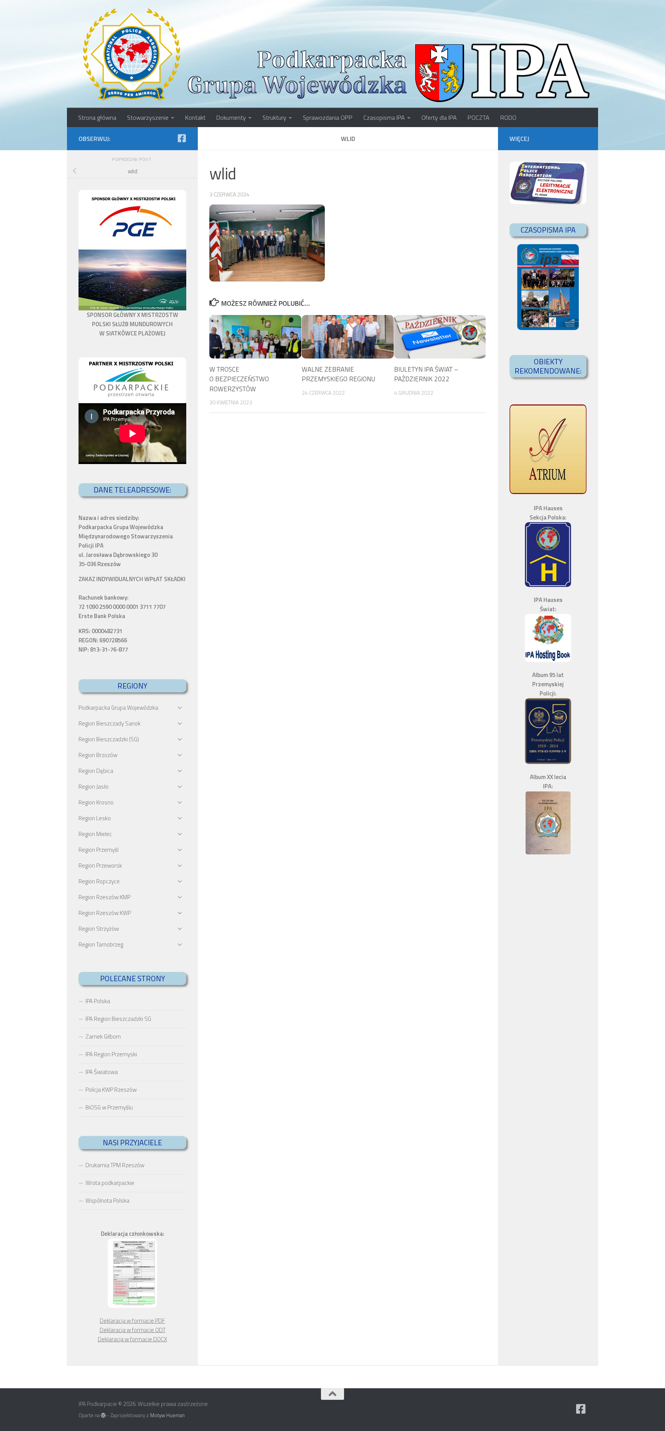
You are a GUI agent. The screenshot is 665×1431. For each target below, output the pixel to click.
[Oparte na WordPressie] (103, 1415)
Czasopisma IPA (384, 117)
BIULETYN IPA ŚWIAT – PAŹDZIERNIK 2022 (426, 374)
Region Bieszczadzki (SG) (109, 739)
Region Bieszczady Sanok (109, 723)
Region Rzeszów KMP (104, 897)
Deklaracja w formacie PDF (132, 1320)
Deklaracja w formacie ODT (132, 1329)
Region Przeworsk (100, 865)
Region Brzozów (98, 755)
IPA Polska (97, 1001)
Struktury (274, 117)
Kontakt (195, 117)
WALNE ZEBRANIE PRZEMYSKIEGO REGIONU (338, 374)
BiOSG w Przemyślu (109, 1107)
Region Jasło (94, 786)
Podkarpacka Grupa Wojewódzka (118, 707)
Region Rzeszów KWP (105, 912)
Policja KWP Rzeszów (111, 1089)
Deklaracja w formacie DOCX (132, 1339)
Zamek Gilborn (103, 1036)
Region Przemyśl (99, 849)
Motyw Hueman (167, 1415)
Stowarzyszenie (148, 117)
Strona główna (97, 117)
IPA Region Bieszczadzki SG (118, 1018)
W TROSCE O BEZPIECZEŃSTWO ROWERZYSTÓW (239, 379)
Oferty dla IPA (439, 117)
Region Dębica (96, 770)
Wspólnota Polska (107, 1200)
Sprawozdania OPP (328, 117)
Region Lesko (95, 818)
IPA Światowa (101, 1071)
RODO (508, 117)
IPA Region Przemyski (111, 1054)
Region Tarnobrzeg (101, 944)
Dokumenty (231, 117)
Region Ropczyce (99, 881)
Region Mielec (95, 833)
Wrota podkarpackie (109, 1182)
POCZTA (479, 117)
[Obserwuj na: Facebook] (181, 138)
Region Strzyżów (99, 928)
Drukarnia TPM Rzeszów (114, 1165)
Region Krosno (96, 802)
